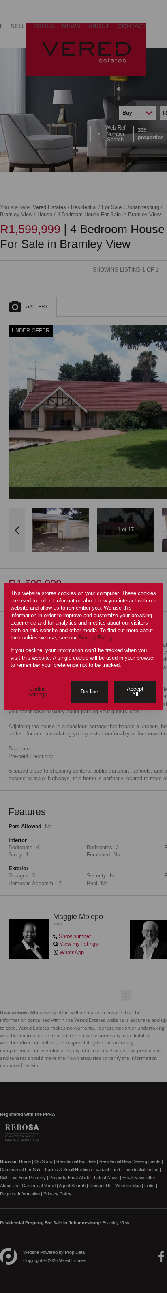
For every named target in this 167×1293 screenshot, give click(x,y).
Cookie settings (37, 692)
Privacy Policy (95, 638)
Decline (89, 692)
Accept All (135, 692)
